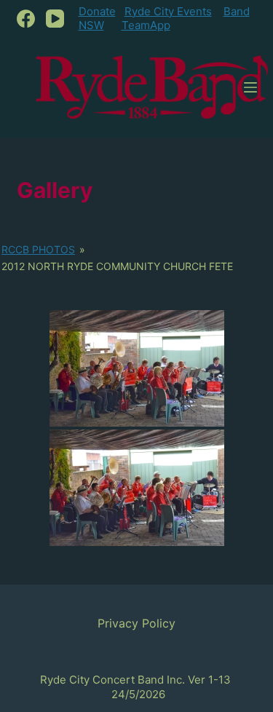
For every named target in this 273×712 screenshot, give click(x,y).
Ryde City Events (168, 11)
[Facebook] (26, 18)
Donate (97, 11)
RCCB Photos (38, 249)
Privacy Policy (136, 623)
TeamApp (146, 25)
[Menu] (250, 87)
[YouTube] (55, 18)
